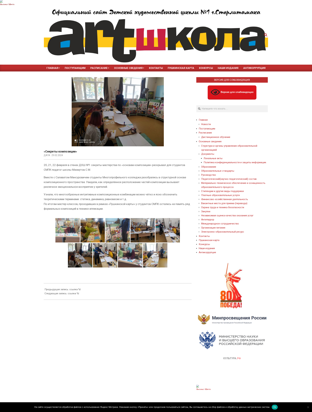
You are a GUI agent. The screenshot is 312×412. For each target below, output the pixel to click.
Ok (274, 407)
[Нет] (308, 407)
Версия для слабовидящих (237, 92)
